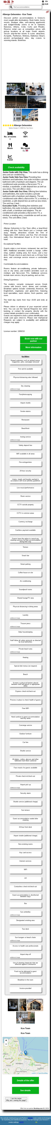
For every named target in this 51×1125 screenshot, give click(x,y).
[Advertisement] (25, 62)
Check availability (16, 167)
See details (25, 1090)
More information (33, 347)
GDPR (21, 1122)
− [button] (6, 1044)
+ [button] (6, 1040)
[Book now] (47, 11)
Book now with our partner (33, 340)
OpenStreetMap (43, 1073)
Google (30, 1118)
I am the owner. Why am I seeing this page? (16, 1099)
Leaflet (34, 1073)
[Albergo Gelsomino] (16, 89)
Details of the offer (25, 1080)
